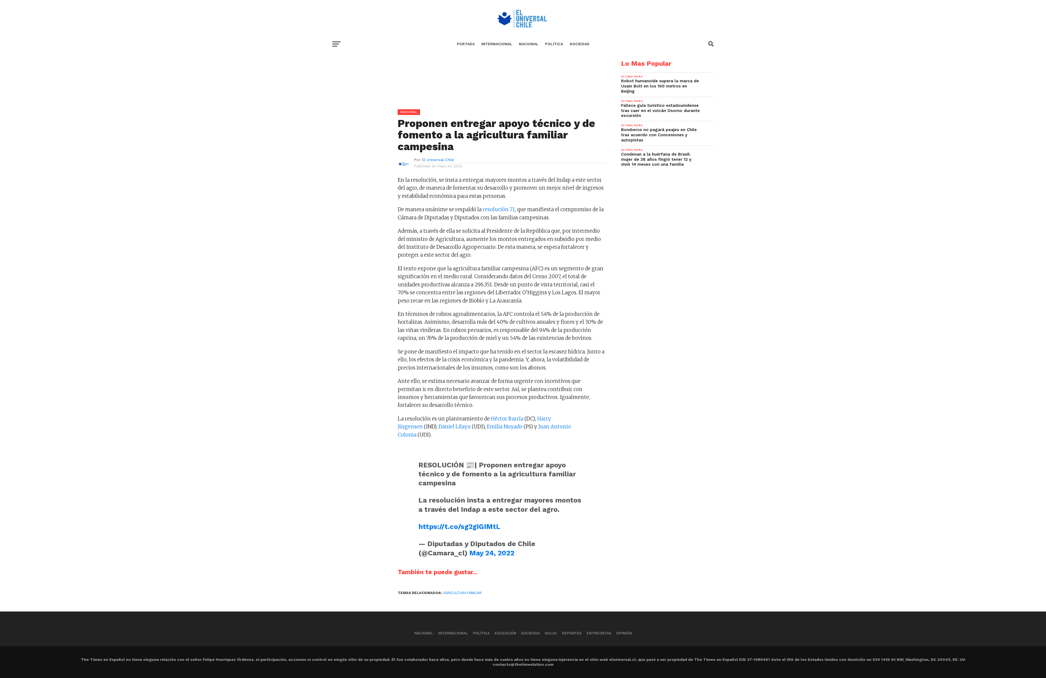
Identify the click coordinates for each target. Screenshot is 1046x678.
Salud (551, 633)
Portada (466, 44)
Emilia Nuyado (504, 426)
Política (554, 44)
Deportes (572, 633)
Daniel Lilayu (455, 426)
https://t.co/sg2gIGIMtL (459, 526)
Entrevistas (598, 633)
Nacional (529, 44)
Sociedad (579, 44)
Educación (505, 633)
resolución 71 (499, 209)
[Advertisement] (468, 98)
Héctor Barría (507, 419)
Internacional (496, 44)
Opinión (624, 633)
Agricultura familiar (462, 593)
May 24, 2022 (491, 553)
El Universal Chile (438, 160)
